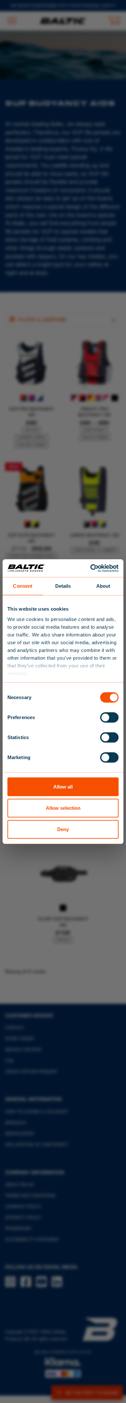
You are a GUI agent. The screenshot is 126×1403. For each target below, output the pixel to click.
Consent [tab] (22, 586)
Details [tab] (63, 586)
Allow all (63, 786)
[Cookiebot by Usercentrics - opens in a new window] (91, 568)
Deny (63, 829)
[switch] (109, 717)
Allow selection (63, 808)
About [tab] (103, 586)
